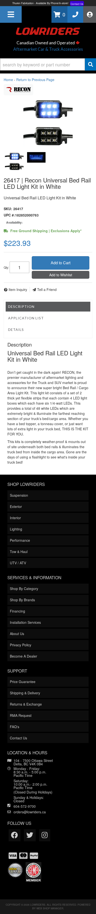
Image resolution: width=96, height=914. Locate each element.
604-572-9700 (25, 806)
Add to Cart (60, 262)
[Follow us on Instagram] (44, 835)
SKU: (8, 208)
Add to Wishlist (60, 274)
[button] (48, 64)
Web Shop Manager (49, 908)
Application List (26, 318)
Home (8, 79)
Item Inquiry (18, 289)
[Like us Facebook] (14, 835)
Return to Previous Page (35, 79)
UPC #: (9, 215)
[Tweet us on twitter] (30, 835)
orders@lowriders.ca (30, 812)
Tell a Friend (47, 289)
